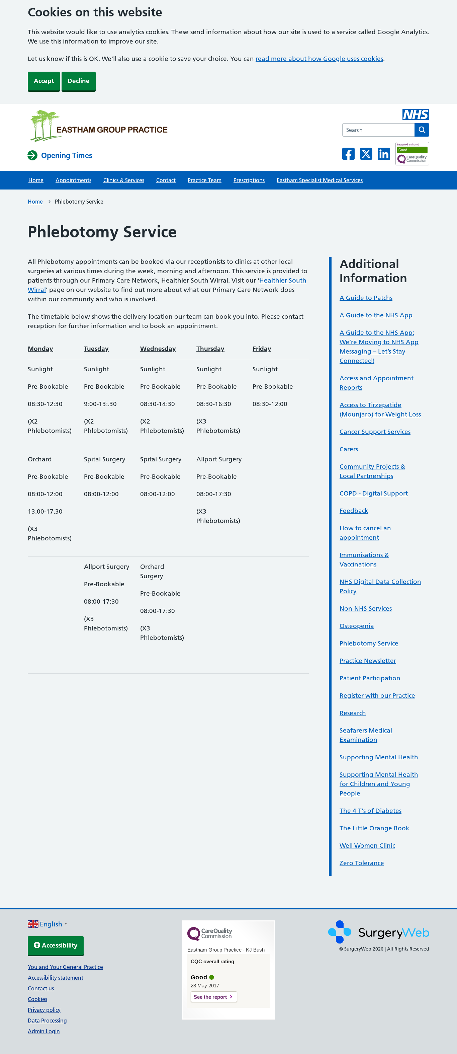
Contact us (41, 988)
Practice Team (204, 180)
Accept (44, 81)
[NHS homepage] (99, 126)
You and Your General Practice (65, 967)
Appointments (73, 180)
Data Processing (47, 1020)
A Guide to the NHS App (376, 315)
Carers (349, 449)
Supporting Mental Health (379, 757)
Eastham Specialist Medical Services (320, 180)
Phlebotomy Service (369, 643)
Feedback (354, 511)
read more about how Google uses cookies (319, 59)
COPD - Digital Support (374, 493)
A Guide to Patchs (366, 298)
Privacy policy (44, 1009)
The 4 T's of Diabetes (370, 811)
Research (353, 713)
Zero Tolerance (362, 863)
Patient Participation (370, 678)
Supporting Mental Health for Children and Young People (379, 784)
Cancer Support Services (375, 432)
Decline (79, 81)
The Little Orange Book (374, 828)
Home (35, 180)
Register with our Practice (377, 695)
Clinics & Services (123, 180)
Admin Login (44, 1031)
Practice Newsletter (368, 661)
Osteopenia (357, 626)
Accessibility (59, 945)
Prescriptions (249, 180)
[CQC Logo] (209, 939)
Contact (166, 180)
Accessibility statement (55, 977)
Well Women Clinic (367, 845)
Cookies (37, 999)
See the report (210, 997)
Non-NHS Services (366, 608)
